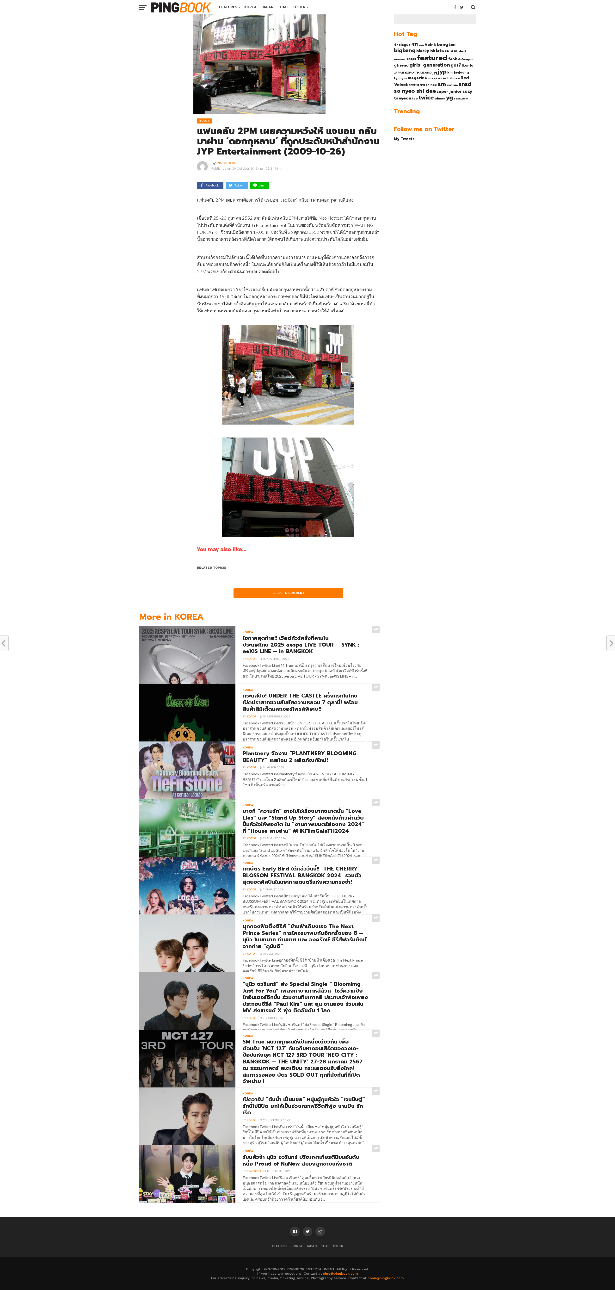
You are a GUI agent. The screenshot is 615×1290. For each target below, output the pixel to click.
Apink (430, 45)
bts (440, 50)
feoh (452, 59)
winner (440, 98)
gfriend (401, 65)
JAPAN (267, 7)
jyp (442, 71)
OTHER (299, 7)
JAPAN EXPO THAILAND (413, 72)
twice (426, 97)
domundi (400, 59)
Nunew (454, 78)
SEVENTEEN (417, 85)
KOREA (250, 7)
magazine (417, 78)
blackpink (425, 51)
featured (432, 58)
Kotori (252, 658)
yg (449, 97)
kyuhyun (400, 78)
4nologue (402, 45)
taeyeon (402, 98)
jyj (434, 72)
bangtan (446, 44)
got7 (456, 65)
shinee (431, 85)
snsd (465, 84)
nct (446, 78)
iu (471, 65)
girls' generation (429, 65)
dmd (462, 51)
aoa (421, 45)
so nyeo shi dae (415, 91)
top (415, 98)
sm (442, 84)
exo (411, 58)
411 (414, 44)
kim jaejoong (458, 72)
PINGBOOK (226, 163)
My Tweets (404, 139)
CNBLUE (451, 51)
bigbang (405, 50)
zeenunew (461, 98)
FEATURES (228, 7)
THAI (283, 7)
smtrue (452, 85)
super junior (449, 91)
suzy (467, 91)
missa (432, 78)
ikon (465, 65)
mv (440, 78)
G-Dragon (465, 59)
